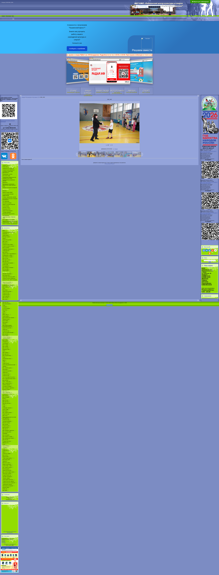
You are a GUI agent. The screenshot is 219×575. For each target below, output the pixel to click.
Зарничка (5, 461)
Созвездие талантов (7, 407)
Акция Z (4, 238)
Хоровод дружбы (6, 338)
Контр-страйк (5, 409)
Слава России (6, 363)
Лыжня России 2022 (7, 239)
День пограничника (7, 355)
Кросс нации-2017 (6, 392)
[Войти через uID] (203, 250)
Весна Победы (6, 445)
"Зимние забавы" (6, 478)
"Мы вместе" (5, 428)
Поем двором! (6, 266)
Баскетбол (5, 309)
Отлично (3, 540)
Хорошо (3, 541)
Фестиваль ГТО (6, 272)
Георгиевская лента (7, 358)
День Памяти (5, 352)
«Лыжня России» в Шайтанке (9, 278)
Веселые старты (6, 236)
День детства (5, 261)
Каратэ (4, 313)
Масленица (5, 289)
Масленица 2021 (6, 275)
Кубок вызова (5, 456)
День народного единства (8, 387)
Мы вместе (5, 242)
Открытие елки (6, 293)
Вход (13, 15)
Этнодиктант (5, 341)
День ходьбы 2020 (7, 286)
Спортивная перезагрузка (8, 232)
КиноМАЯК (5, 433)
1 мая (4, 311)
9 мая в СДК (5, 264)
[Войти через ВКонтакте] (206, 250)
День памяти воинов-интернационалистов (7, 326)
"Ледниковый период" (7, 484)
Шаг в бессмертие (7, 303)
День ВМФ (5, 490)
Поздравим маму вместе (8, 249)
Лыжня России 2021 (7, 282)
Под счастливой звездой (8, 332)
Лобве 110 (5, 488)
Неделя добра (6, 235)
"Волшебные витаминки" (8, 485)
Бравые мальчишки (7, 464)
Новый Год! (5, 372)
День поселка (5, 297)
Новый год (5, 329)
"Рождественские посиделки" (9, 482)
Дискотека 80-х (6, 427)
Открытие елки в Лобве (8, 244)
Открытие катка (6, 294)
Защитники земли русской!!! (9, 276)
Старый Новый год (7, 475)
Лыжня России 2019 (7, 327)
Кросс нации (5, 344)
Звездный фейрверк (7, 421)
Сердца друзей (6, 250)
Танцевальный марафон (8, 262)
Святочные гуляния (7, 473)
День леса (5, 390)
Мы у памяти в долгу (7, 367)
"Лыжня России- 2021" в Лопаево (10, 279)
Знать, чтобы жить (7, 381)
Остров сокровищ (6, 337)
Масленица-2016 (6, 459)
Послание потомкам (7, 386)
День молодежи (6, 397)
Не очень (4, 542)
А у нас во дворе (6, 308)
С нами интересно (7, 283)
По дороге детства (7, 441)
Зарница (4, 323)
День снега (5, 241)
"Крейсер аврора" (6, 384)
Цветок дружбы (6, 296)
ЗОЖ (4, 288)
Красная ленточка (6, 403)
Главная (3, 15)
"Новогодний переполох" (8, 479)
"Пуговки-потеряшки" (7, 476)
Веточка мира (6, 269)
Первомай (5, 233)
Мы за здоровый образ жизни (9, 378)
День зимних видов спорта (8, 471)
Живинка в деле (6, 319)
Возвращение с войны (7, 255)
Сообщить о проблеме (77, 48)
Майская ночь (6, 442)
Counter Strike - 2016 (7, 465)
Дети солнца (5, 340)
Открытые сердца (6, 453)
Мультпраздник (6, 468)
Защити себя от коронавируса (9, 253)
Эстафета (5, 306)
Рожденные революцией (8, 285)
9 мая (4, 305)
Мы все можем (6, 247)
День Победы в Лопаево (8, 267)
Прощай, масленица (7, 273)
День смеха (5, 455)
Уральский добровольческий (9, 364)
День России (5, 258)
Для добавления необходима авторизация (10, 532)
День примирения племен (8, 438)
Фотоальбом (29, 97)
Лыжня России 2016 (7, 470)
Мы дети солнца (6, 389)
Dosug (116, 149)
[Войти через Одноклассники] (209, 253)
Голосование (5, 343)
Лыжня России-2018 (7, 370)
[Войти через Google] (215, 250)
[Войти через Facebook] (209, 250)
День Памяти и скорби (7, 256)
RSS (13, 18)
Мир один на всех (6, 259)
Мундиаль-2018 (6, 349)
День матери (5, 334)
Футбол (4, 398)
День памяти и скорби (7, 436)
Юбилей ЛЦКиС (6, 487)
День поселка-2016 (7, 431)
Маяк (4, 230)
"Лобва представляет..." (8, 458)
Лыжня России (6, 414)
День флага (5, 252)
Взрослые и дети (6, 462)
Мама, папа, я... (6, 314)
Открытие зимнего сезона (8, 246)
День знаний (5, 346)
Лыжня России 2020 (7, 291)
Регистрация (8, 15)
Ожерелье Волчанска (7, 394)
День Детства (5, 354)
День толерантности (7, 383)
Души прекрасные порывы (8, 317)
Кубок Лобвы (5, 320)
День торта (5, 299)
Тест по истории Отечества (9, 377)
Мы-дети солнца (6, 422)
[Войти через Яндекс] (212, 250)
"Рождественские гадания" (8, 481)
